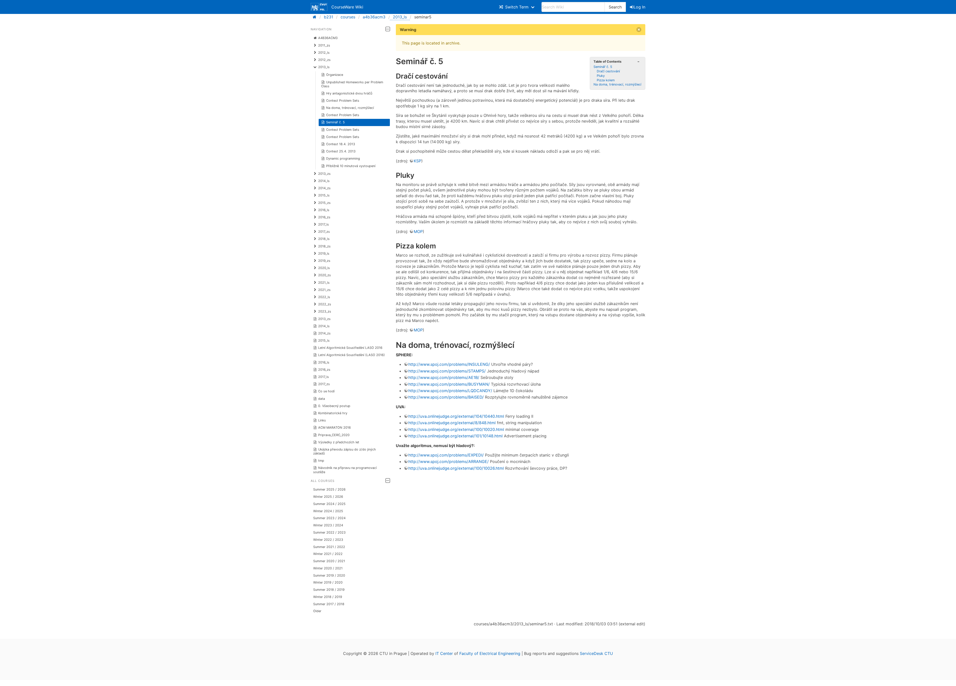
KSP (417, 160)
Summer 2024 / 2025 (329, 504)
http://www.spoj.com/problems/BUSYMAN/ (449, 384)
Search (615, 6)
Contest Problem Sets (342, 100)
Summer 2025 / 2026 (329, 489)
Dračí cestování (608, 71)
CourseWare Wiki (347, 6)
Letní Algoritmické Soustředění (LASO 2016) (351, 355)
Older (317, 611)
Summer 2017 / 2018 (328, 604)
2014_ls (324, 326)
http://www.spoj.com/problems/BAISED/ (446, 397)
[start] (316, 17)
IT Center (444, 653)
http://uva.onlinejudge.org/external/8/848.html (452, 422)
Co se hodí (326, 391)
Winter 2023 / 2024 (328, 525)
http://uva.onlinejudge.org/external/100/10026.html (456, 468)
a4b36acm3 (374, 16)
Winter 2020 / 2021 (328, 568)
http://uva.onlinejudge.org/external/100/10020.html (456, 429)
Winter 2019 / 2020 (328, 582)
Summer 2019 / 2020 (329, 575)
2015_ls (324, 340)
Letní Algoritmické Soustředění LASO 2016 (350, 348)
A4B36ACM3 (328, 38)
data (321, 399)
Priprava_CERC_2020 (334, 435)
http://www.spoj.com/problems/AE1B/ (443, 377)
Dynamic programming (343, 158)
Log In (639, 6)
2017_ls (323, 377)
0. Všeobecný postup (334, 406)
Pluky (601, 76)
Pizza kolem (606, 80)
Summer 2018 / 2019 (329, 590)
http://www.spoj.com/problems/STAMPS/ (447, 370)
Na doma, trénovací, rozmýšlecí (350, 108)
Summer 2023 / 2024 (329, 518)
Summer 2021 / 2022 (329, 547)
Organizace (334, 75)
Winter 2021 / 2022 (328, 554)
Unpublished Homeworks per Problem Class (352, 84)
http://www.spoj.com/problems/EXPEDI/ (446, 455)
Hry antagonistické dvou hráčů (349, 93)
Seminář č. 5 (335, 122)
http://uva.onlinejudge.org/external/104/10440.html (456, 416)
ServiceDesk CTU (596, 653)
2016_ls (323, 362)
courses (348, 16)
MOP (418, 231)
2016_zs (324, 369)
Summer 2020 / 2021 (329, 561)
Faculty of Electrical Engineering (489, 653)
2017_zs (324, 384)
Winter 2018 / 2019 (327, 597)
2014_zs (324, 333)
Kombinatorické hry (332, 413)
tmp (321, 460)
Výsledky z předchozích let (338, 442)
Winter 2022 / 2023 (328, 540)
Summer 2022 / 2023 (329, 532)
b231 (328, 16)
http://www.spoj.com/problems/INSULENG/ (449, 364)
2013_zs (324, 319)
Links (322, 420)
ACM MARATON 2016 (334, 427)
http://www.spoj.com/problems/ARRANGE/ (448, 461)
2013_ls (400, 16)
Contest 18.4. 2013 (340, 144)
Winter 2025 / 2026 (328, 497)
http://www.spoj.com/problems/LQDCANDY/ (450, 390)
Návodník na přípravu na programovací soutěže (345, 470)
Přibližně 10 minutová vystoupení (350, 166)
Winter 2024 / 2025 (328, 511)
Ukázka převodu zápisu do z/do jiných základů (344, 451)
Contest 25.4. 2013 (341, 151)
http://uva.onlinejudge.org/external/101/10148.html (455, 435)
